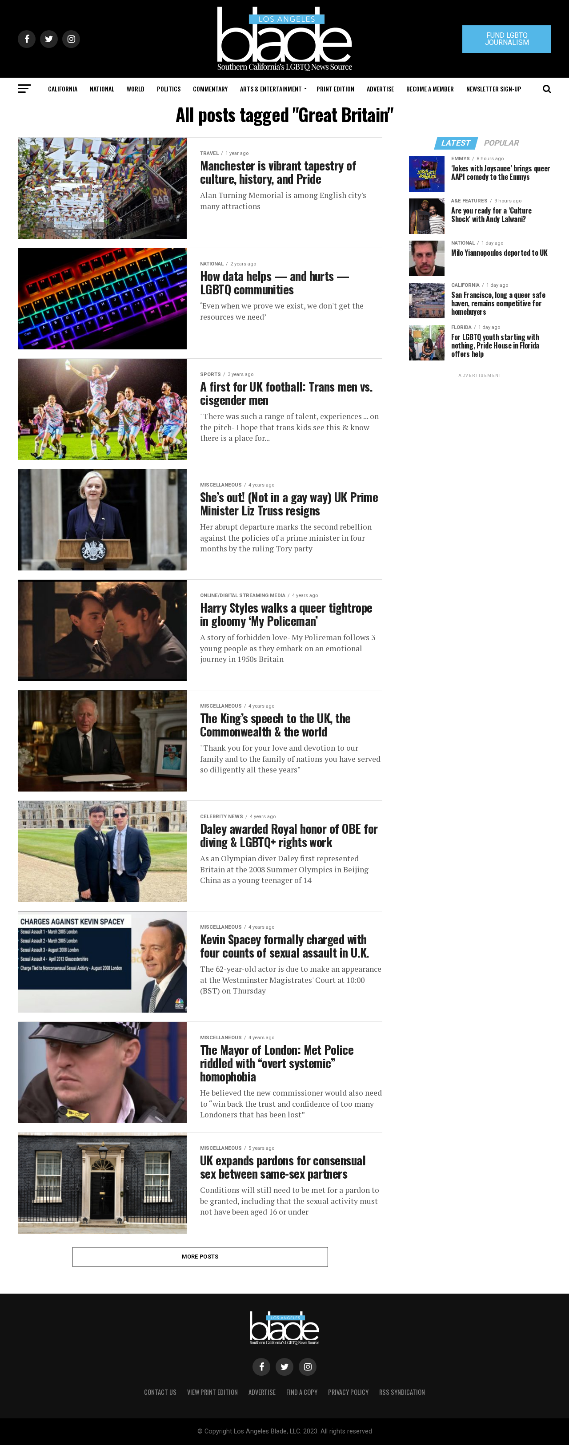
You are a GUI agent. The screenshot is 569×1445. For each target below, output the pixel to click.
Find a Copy (301, 1392)
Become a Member (430, 88)
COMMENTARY (210, 88)
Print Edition (335, 88)
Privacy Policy (348, 1392)
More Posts (200, 1256)
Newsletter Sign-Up (493, 88)
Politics (168, 88)
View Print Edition (212, 1392)
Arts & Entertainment (271, 88)
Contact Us (160, 1392)
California (62, 88)
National (102, 88)
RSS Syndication (402, 1392)
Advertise (380, 88)
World (135, 88)
